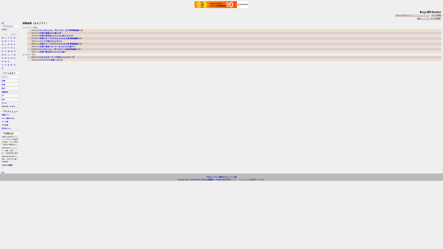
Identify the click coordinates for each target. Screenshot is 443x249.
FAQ (12, 118)
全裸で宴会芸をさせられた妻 (52, 52)
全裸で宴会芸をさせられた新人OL (54, 36)
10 (12, 106)
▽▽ (2, 23)
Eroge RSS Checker (200, 180)
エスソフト (27, 28)
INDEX (4, 29)
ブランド (13, 34)
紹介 (3, 88)
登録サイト (6, 115)
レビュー (5, 77)
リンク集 (5, 122)
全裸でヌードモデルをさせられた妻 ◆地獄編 (58, 38)
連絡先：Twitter (214, 180)
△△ (2, 172)
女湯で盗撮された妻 (48, 33)
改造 (3, 84)
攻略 (3, 81)
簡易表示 (5, 92)
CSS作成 (5, 125)
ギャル (4, 103)
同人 (3, 99)
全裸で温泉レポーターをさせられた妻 (55, 46)
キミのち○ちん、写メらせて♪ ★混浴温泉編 (58, 49)
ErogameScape (243, 180)
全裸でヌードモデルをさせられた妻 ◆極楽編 (58, 44)
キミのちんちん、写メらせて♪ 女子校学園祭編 (59, 30)
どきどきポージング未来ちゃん (53, 57)
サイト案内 (6, 118)
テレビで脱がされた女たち (51, 41)
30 (14, 106)
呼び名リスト (7, 128)
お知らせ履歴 (7, 165)
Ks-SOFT (26, 55)
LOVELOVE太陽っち (49, 60)
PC (3, 95)
